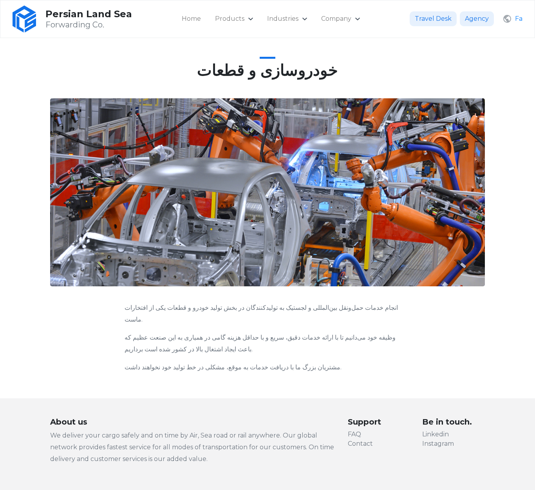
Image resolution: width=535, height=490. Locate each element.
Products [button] (229, 18)
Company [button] (336, 18)
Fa (518, 18)
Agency (477, 18)
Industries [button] (282, 18)
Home (191, 18)
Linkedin (435, 434)
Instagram (438, 443)
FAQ (354, 434)
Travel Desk (433, 18)
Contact (360, 443)
